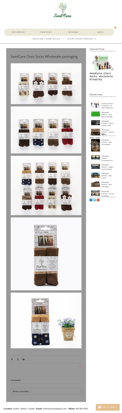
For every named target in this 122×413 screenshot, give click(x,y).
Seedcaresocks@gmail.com (54, 408)
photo (92, 138)
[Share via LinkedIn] (23, 359)
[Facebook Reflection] (91, 200)
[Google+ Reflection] (98, 200)
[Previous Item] (93, 63)
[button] (115, 27)
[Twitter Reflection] (94, 200)
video (98, 138)
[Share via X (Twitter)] (18, 359)
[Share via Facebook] (12, 359)
